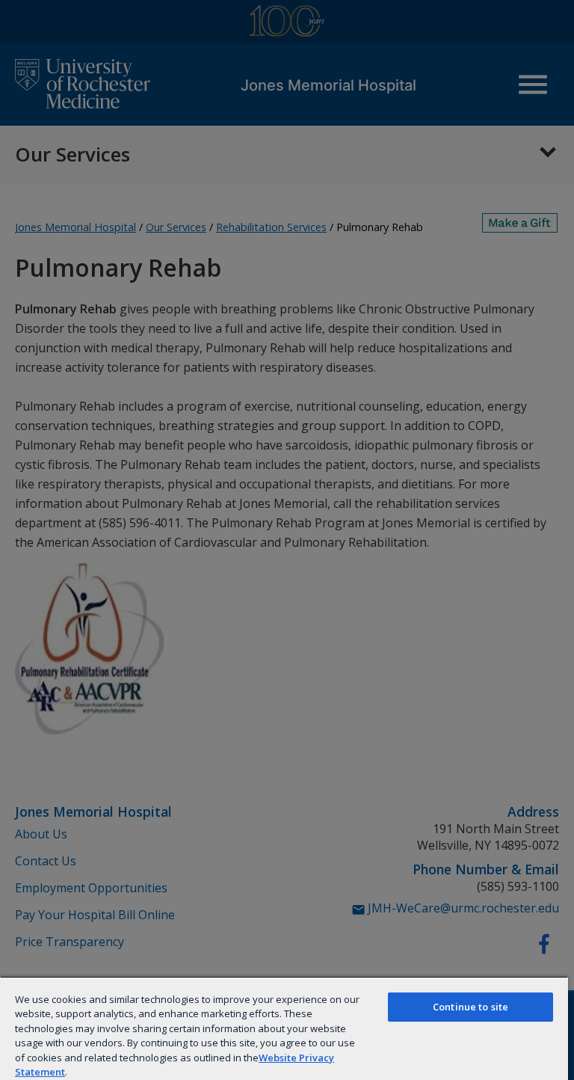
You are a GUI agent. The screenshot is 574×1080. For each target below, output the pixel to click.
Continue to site (470, 1006)
